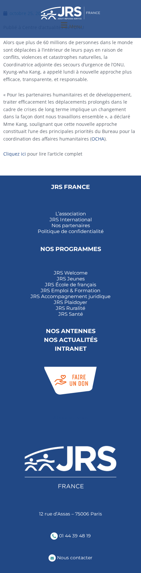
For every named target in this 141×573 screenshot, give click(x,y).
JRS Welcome (71, 273)
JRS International (71, 220)
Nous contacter (74, 557)
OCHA (97, 139)
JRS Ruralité (70, 308)
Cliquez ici (14, 154)
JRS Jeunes (71, 279)
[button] (70, 25)
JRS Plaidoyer (70, 302)
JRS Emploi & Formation (70, 291)
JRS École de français (70, 285)
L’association (70, 214)
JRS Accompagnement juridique (70, 296)
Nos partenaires (70, 225)
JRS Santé (70, 314)
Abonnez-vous (70, 417)
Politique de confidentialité (71, 231)
